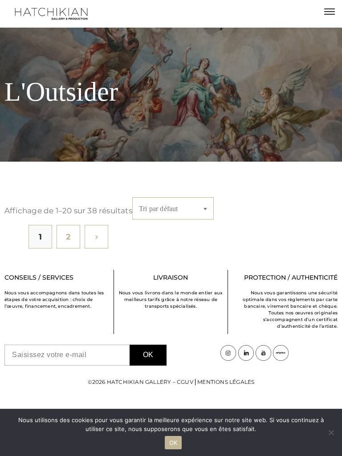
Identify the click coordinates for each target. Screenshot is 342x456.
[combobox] (173, 208)
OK (173, 442)
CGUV (185, 382)
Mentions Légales (225, 382)
